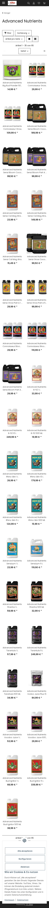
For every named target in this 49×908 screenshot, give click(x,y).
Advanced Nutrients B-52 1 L (36, 388)
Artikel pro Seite (12, 39)
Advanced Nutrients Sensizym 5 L (36, 562)
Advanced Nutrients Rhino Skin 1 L (12, 475)
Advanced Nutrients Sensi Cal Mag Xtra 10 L (36, 214)
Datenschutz (22, 900)
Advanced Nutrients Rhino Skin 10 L (36, 475)
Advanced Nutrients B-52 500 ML (36, 432)
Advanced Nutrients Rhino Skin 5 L (12, 519)
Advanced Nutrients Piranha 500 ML (36, 605)
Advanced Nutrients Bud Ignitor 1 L (12, 779)
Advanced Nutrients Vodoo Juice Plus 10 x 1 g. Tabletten (36, 692)
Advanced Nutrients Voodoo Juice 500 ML (36, 736)
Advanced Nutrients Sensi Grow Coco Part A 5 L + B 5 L (36, 258)
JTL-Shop (29, 905)
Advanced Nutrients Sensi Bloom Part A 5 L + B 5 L (37, 171)
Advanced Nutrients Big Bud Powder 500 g (12, 84)
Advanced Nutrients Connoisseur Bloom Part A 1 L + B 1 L (12, 345)
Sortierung (22, 33)
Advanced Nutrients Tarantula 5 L (36, 649)
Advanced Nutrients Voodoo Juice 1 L (12, 736)
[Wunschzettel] (39, 3)
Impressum (9, 900)
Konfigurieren (25, 859)
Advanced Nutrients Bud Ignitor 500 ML (12, 823)
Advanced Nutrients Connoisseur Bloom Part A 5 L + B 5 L (36, 345)
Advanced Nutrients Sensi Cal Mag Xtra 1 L (12, 214)
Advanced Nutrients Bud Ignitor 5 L (36, 779)
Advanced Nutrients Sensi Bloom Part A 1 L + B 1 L (12, 388)
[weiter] (44, 51)
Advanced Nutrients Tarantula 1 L (12, 649)
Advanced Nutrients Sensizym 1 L (12, 562)
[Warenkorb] (44, 3)
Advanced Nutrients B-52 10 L (12, 432)
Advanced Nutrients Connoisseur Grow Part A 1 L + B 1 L (36, 84)
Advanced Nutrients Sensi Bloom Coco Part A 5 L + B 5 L (12, 171)
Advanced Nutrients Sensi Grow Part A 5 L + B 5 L (37, 301)
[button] (28, 3)
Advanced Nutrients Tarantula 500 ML (12, 692)
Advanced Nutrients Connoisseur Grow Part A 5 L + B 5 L (12, 128)
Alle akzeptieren (25, 851)
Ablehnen (25, 867)
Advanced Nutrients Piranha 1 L (12, 605)
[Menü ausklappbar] (3, 1)
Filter (8, 33)
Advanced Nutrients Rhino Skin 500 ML (36, 519)
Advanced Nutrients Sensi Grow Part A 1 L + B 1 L (12, 301)
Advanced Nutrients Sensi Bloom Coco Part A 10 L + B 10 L (36, 128)
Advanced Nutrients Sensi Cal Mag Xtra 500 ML (12, 258)
